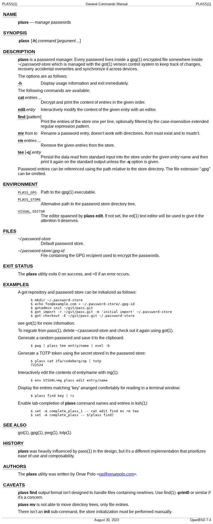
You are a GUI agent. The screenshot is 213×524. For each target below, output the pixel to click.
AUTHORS (14, 466)
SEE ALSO (14, 425)
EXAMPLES (16, 284)
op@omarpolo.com (116, 474)
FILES (9, 231)
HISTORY (13, 443)
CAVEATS (14, 485)
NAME (10, 14)
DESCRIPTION (19, 51)
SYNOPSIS (15, 32)
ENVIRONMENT (20, 184)
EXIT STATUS (18, 266)
